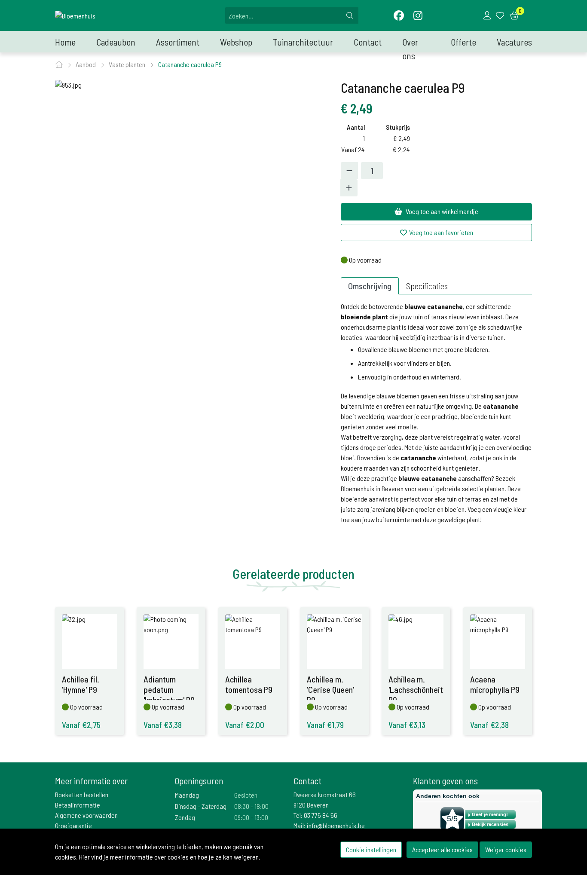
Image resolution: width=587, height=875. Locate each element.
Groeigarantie (73, 825)
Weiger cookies (505, 849)
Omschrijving (369, 286)
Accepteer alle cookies (442, 849)
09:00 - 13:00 (251, 817)
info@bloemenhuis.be (336, 825)
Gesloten (245, 795)
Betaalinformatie (77, 805)
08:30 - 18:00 (251, 806)
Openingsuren (198, 780)
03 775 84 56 (320, 815)
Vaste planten (128, 64)
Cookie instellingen (371, 849)
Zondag (185, 817)
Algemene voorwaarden (86, 815)
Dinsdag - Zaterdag (200, 806)
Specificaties (427, 286)
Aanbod (86, 64)
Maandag (187, 795)
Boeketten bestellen (81, 794)
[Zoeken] (349, 15)
